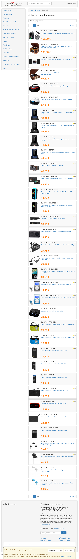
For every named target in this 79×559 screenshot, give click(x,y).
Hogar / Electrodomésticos (11, 56)
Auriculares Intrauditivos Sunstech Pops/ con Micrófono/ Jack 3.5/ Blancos (57, 470)
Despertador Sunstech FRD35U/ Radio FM (53, 311)
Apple (5, 68)
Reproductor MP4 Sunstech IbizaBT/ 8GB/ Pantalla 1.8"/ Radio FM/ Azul (57, 192)
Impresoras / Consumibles (11, 29)
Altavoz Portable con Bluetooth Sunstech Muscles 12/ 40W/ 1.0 (58, 33)
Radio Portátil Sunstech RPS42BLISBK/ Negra (54, 430)
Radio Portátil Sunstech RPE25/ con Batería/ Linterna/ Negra (58, 245)
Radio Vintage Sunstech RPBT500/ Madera (53, 165)
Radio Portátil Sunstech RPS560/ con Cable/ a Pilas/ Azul (57, 337)
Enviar (63, 532)
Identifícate (72, 3)
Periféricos (6, 45)
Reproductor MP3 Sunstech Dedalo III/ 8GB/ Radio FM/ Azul (58, 297)
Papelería (6, 60)
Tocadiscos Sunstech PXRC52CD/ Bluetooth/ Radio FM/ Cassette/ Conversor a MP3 (57, 47)
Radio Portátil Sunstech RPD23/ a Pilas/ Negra (54, 350)
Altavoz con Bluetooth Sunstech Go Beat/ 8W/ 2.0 (55, 417)
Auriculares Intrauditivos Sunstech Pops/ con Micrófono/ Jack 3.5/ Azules (57, 483)
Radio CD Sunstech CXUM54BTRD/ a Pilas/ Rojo (54, 86)
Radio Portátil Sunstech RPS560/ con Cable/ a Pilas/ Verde (57, 324)
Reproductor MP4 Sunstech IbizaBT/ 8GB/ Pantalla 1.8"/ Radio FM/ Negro (57, 205)
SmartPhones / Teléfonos (11, 22)
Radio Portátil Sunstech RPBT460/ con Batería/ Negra (56, 231)
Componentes (7, 14)
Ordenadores (7, 10)
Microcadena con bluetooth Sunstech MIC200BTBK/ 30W (57, 59)
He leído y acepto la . (53, 528)
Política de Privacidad (45, 524)
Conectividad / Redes (9, 33)
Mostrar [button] (72, 25)
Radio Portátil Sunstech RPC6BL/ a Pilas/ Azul (54, 377)
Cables (5, 41)
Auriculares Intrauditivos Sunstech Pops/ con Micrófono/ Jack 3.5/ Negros (57, 457)
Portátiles (6, 18)
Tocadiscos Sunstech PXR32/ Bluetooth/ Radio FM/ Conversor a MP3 (55, 73)
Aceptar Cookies (69, 550)
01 (34, 25)
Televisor (5, 26)
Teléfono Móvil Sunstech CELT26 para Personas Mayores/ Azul (57, 113)
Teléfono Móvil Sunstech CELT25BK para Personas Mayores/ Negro (58, 139)
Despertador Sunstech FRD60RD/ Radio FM (53, 403)
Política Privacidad (46, 540)
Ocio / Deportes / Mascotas (11, 64)
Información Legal (64, 538)
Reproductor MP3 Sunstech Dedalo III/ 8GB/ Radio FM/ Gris (57, 284)
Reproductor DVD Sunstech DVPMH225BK (53, 218)
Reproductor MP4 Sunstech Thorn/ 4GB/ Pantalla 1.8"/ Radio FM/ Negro (58, 272)
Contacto (43, 538)
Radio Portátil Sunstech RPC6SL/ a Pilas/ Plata (54, 364)
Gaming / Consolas (8, 37)
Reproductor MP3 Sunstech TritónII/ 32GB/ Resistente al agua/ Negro (57, 258)
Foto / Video (6, 53)
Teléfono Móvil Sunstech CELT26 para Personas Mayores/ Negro (57, 126)
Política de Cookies (65, 556)
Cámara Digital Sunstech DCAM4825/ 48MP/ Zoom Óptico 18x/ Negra (57, 179)
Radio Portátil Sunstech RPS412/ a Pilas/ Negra (54, 390)
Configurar (52, 550)
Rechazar (59, 550)
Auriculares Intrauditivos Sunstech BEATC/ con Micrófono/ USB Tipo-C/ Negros (57, 444)
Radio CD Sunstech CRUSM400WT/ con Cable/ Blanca (56, 99)
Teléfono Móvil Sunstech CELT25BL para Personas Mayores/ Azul (58, 152)
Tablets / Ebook (7, 49)
